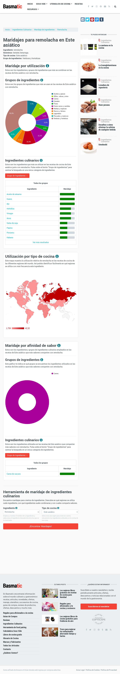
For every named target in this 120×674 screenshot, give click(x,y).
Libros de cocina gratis (12, 634)
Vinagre (10, 213)
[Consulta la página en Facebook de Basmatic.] (86, 630)
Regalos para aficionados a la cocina (18, 612)
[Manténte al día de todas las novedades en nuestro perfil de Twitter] (92, 6)
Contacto (7, 649)
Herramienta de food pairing (14, 627)
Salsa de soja (12, 223)
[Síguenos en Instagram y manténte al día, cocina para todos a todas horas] (97, 6)
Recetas (79, 4)
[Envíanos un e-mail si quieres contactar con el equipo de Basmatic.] (106, 630)
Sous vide (40, 4)
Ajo (8, 204)
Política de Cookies (93, 670)
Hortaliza (10, 208)
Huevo (9, 199)
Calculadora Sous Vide (12, 631)
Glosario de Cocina (11, 638)
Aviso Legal (80, 670)
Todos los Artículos (11, 645)
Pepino (9, 228)
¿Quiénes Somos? (10, 652)
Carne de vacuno (14, 474)
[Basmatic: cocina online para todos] (12, 6)
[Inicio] (12, 585)
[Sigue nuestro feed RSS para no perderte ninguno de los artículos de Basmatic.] (109, 6)
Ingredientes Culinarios (22, 29)
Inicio (30, 4)
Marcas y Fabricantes (12, 641)
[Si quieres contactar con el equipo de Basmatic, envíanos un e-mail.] (105, 6)
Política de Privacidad (109, 670)
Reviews (6, 620)
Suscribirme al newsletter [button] (98, 606)
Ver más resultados (41, 242)
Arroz (9, 218)
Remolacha (62, 29)
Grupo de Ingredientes (16, 175)
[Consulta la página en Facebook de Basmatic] (88, 6)
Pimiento (10, 232)
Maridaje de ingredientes (44, 29)
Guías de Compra (10, 616)
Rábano (10, 237)
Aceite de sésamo (14, 194)
